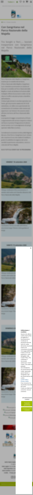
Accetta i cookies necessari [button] (27, 404)
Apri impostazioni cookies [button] (27, 398)
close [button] (31, 248)
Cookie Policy (24, 379)
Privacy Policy (25, 381)
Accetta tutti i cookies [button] (27, 409)
